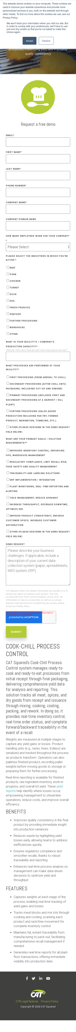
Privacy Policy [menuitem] (49, 1001)
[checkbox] (38, 300)
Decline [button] (46, 40)
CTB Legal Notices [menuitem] (27, 1001)
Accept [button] (29, 40)
